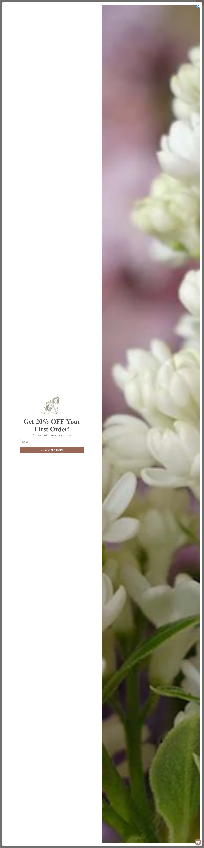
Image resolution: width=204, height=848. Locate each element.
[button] (198, 842)
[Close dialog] (198, 6)
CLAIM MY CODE (52, 450)
